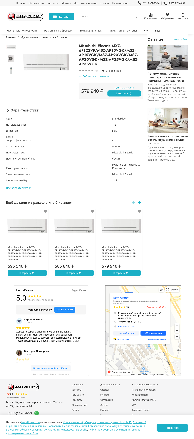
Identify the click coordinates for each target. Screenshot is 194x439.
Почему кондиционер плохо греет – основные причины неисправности (165, 77)
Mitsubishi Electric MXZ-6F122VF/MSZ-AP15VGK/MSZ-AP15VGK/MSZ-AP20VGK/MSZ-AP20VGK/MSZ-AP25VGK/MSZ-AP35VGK (119, 253)
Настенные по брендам (58, 30)
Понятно (172, 428)
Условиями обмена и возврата (24, 429)
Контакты (53, 3)
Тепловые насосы (141, 410)
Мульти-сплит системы (144, 399)
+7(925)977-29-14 (150, 3)
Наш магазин (120, 3)
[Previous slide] (24, 62)
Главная (11, 37)
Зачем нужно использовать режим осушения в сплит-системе (167, 139)
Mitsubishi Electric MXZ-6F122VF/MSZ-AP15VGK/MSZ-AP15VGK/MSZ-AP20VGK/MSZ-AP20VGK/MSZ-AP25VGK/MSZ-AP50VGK (25, 253)
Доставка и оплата (85, 3)
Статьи (75, 410)
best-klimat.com (30, 422)
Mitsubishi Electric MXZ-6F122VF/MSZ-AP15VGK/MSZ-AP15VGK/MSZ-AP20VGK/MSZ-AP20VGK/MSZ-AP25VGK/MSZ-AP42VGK (72, 253)
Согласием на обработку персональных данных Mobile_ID (97, 422)
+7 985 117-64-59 (176, 3)
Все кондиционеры (91, 30)
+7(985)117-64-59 (19, 413)
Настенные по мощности (22, 30)
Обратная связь (80, 405)
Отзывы (104, 3)
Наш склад (77, 399)
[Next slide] (68, 62)
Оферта (104, 405)
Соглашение (106, 399)
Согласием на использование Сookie (65, 429)
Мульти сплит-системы (123, 30)
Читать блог (181, 39)
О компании (36, 3)
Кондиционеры (140, 394)
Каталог (21, 3)
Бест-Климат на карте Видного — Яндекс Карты (51, 374)
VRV (146, 30)
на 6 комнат (60, 37)
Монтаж (66, 3)
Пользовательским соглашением (67, 426)
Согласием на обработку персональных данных (116, 426)
